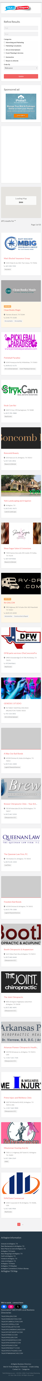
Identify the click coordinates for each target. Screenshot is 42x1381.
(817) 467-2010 (11, 814)
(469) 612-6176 (11, 365)
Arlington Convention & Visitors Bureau (15, 1268)
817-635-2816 (11, 461)
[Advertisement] (21, 156)
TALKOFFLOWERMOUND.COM (13, 1329)
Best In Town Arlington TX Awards (15, 1367)
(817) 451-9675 (11, 508)
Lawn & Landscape (10, 512)
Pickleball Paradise (12, 358)
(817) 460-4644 (11, 957)
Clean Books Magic (12, 310)
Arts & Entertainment (13, 50)
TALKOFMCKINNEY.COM (11, 1343)
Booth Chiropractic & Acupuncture (18, 949)
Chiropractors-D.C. (10, 817)
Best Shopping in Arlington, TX (11, 1254)
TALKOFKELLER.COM (9, 1337)
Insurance (8, 269)
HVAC (6, 1161)
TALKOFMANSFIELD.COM (11, 1340)
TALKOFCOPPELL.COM (10, 1324)
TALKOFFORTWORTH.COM (12, 1332)
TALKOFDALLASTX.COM (10, 1327)
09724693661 (11, 663)
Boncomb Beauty (11, 453)
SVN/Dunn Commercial (14, 1198)
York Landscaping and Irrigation (17, 501)
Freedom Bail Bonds (12, 902)
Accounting (18, 321)
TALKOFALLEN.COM (9, 1316)
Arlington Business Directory (21, 1364)
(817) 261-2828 (11, 764)
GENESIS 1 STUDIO (12, 703)
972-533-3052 (11, 714)
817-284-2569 (11, 1158)
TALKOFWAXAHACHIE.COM (12, 1353)
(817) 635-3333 (11, 862)
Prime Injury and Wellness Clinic (18, 1097)
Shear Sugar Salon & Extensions (17, 548)
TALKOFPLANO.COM (9, 1345)
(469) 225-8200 (11, 613)
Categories (7, 39)
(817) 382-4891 (11, 1007)
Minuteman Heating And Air (16, 1148)
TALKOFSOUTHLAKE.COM (11, 1351)
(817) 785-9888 (11, 413)
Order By (7, 64)
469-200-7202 (11, 266)
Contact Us (16, 1369)
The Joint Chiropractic (13, 997)
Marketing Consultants (13, 46)
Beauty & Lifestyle (12, 61)
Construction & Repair (21, 616)
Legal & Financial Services (12, 767)
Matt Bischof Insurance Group (17, 258)
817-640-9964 (11, 1209)
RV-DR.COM (9, 602)
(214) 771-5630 (11, 318)
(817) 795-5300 (11, 909)
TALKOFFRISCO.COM (9, 1335)
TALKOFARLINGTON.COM (11, 1319)
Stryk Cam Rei (10, 405)
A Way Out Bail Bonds (13, 753)
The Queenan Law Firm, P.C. (16, 854)
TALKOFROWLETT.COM (10, 1348)
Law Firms (8, 865)
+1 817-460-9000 (12, 1108)
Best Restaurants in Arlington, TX (12, 1246)
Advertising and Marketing (15, 42)
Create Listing (34, 1367)
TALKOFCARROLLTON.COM (12, 1321)
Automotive (10, 57)
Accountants (9, 321)
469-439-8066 (11, 559)
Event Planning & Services (14, 53)
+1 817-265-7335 (12, 1058)
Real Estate (8, 416)
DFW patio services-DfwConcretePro (20, 653)
